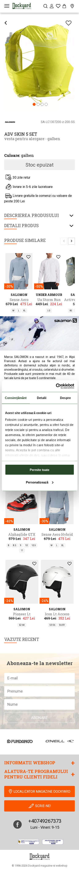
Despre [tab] (65, 398)
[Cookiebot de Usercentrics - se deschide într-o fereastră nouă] (56, 386)
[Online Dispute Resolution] (52, 842)
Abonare (39, 717)
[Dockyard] (21, 6)
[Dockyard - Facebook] (17, 824)
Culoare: (12, 155)
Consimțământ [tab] (16, 398)
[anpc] (28, 842)
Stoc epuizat (39, 165)
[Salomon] (10, 122)
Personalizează (37, 482)
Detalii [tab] (41, 398)
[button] (34, 104)
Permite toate (39, 470)
